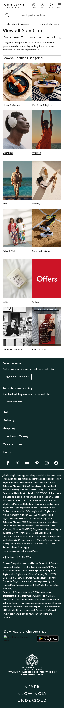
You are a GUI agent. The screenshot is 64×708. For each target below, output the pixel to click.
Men (5, 203)
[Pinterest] (37, 464)
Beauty (36, 203)
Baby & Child (9, 251)
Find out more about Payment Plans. (20, 551)
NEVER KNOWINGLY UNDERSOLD (32, 693)
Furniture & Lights (42, 105)
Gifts (5, 301)
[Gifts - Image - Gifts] (17, 278)
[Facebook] (8, 464)
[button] (59, 5)
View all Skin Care (49, 23)
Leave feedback (13, 401)
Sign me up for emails (17, 376)
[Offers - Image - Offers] (46, 278)
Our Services (39, 349)
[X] (17, 464)
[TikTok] (56, 464)
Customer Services (13, 349)
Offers (35, 301)
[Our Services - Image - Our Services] (46, 326)
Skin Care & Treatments (19, 23)
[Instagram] (47, 464)
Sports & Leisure (41, 251)
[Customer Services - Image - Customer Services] (17, 326)
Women (36, 152)
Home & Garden (11, 105)
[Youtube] (27, 464)
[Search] (7, 15)
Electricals (8, 152)
